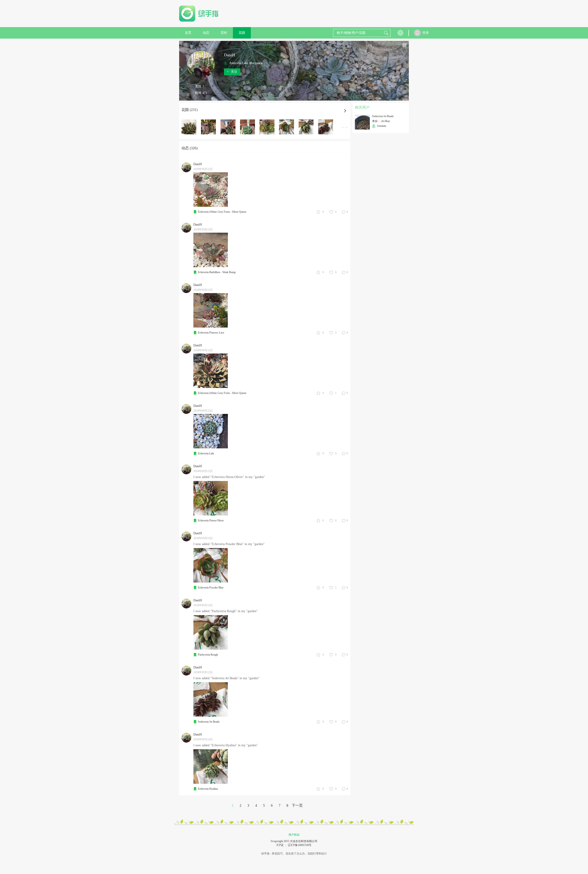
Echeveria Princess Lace (211, 332)
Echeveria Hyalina (208, 788)
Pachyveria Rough (208, 654)
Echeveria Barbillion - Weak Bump (217, 272)
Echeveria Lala (206, 453)
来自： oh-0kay (381, 121)
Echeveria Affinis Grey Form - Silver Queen (222, 211)
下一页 (297, 805)
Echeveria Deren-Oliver (211, 520)
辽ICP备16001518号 (299, 845)
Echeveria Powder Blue (210, 587)
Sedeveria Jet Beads (209, 721)
